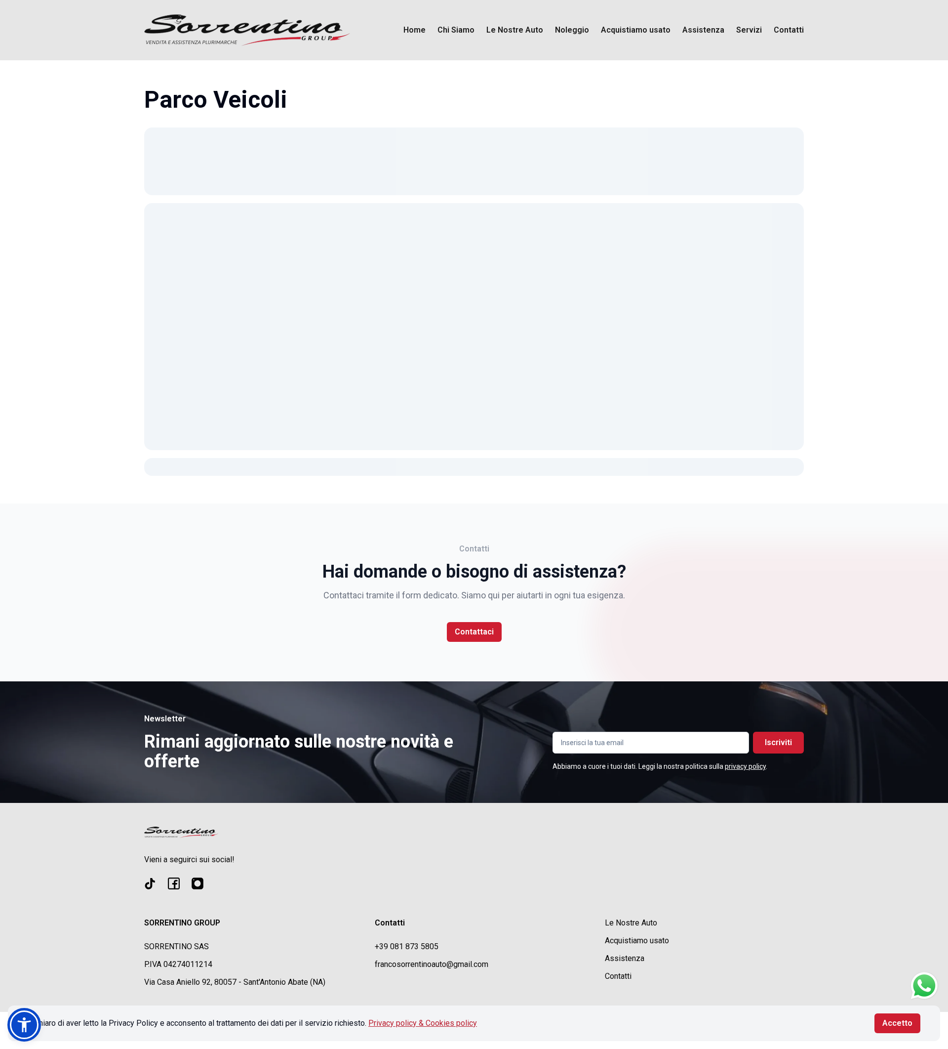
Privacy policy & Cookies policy (422, 1023)
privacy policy (745, 766)
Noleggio (572, 30)
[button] (24, 1024)
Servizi (749, 30)
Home (414, 30)
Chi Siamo (455, 30)
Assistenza (703, 30)
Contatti (789, 30)
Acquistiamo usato (636, 30)
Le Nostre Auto (514, 30)
